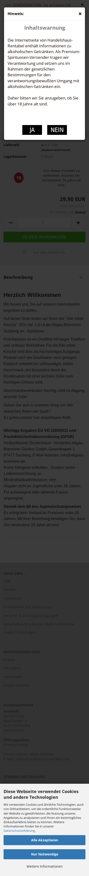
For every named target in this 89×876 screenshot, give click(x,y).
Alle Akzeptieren (44, 840)
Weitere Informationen (45, 866)
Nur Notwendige (44, 854)
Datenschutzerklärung (19, 830)
